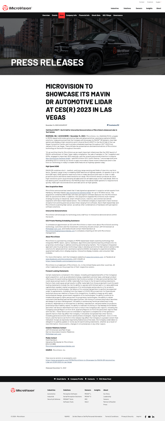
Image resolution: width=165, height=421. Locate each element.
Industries (115, 8)
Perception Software (70, 394)
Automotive (51, 394)
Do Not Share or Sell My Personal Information (87, 416)
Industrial (50, 396)
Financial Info (84, 15)
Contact (141, 2)
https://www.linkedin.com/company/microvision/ (64, 261)
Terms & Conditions (111, 416)
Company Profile (76, 379)
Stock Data (96, 15)
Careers (106, 399)
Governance (118, 15)
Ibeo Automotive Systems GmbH (58, 158)
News (62, 15)
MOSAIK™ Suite (68, 399)
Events (54, 15)
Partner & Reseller (109, 402)
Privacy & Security (127, 416)
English (159, 2)
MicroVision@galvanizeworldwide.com (60, 231)
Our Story (106, 394)
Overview (46, 15)
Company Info (71, 15)
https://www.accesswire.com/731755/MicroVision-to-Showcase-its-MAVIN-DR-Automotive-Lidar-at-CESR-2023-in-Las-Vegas (80, 361)
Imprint (138, 416)
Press (105, 404)
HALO (86, 402)
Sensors (139, 8)
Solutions (127, 8)
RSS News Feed (105, 379)
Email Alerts (61, 379)
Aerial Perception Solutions (72, 396)
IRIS (86, 399)
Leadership (107, 396)
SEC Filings (107, 15)
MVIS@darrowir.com (53, 229)
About (158, 8)
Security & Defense (53, 399)
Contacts (91, 379)
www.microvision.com (94, 257)
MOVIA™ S (88, 396)
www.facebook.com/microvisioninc (59, 259)
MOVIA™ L (88, 394)
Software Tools (68, 402)
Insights (149, 8)
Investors (150, 2)
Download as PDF (114, 125)
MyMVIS (67, 416)
